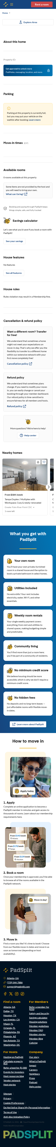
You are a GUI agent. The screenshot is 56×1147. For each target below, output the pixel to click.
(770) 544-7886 (15, 982)
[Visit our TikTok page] (22, 994)
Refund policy (14, 406)
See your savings (14, 241)
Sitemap (7, 1093)
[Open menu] (5, 4)
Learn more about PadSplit (30, 724)
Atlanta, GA (13, 978)
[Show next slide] (48, 487)
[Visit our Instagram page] (16, 994)
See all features (14, 273)
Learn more (35, 119)
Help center (30, 435)
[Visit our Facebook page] (5, 994)
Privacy (7, 1098)
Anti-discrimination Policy (16, 1116)
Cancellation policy (17, 363)
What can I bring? (15, 194)
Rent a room (42, 4)
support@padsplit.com (18, 986)
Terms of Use (10, 1112)
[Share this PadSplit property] (38, 462)
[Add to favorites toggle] (44, 462)
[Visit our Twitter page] (11, 994)
